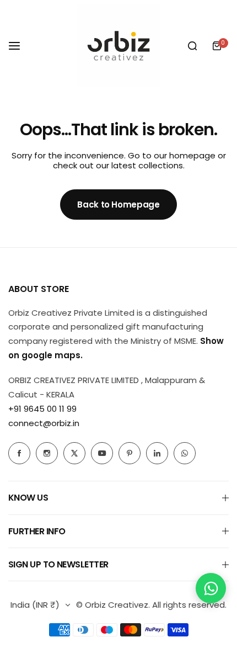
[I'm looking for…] (192, 45)
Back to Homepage (118, 204)
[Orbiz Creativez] (118, 45)
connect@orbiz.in (43, 423)
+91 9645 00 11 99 (42, 409)
